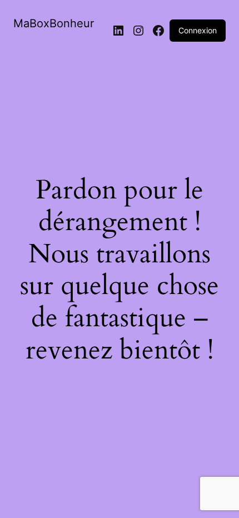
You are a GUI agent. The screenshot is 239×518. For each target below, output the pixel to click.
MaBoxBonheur (53, 23)
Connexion (197, 30)
